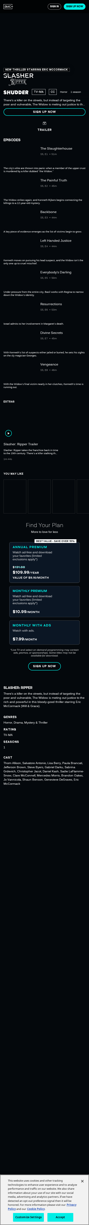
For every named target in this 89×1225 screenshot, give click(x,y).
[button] (44, 112)
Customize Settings (28, 1217)
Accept (60, 1217)
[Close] (82, 1181)
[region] (44, 59)
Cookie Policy (36, 1209)
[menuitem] (8, 6)
